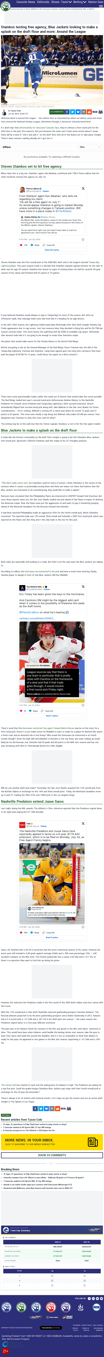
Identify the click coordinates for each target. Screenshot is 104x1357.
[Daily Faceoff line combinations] (94, 111)
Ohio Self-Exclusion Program (15, 1339)
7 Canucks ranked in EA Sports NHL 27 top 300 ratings (28, 1181)
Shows (55, 2)
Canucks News (25, 2)
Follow (46, 191)
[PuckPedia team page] (100, 111)
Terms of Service (85, 1329)
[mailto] (83, 111)
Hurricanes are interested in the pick (42, 571)
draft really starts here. (17, 483)
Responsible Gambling (98, 1329)
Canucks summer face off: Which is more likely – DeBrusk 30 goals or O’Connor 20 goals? (44, 1177)
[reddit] (89, 111)
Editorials (43, 2)
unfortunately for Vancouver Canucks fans (39, 127)
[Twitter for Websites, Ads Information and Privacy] (83, 239)
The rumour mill (8, 1085)
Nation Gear (95, 2)
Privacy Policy (75, 1329)
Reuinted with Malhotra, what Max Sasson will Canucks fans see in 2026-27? (38, 1188)
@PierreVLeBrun (29, 612)
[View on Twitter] (83, 190)
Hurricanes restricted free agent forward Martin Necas (48, 728)
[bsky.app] (78, 111)
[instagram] (93, 1298)
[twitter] (72, 111)
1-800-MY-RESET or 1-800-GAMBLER (43, 1336)
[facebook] (67, 111)
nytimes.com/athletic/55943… (37, 618)
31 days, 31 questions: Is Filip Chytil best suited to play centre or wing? (35, 1174)
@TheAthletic (64, 211)
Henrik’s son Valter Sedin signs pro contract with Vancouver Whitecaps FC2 (38, 1184)
